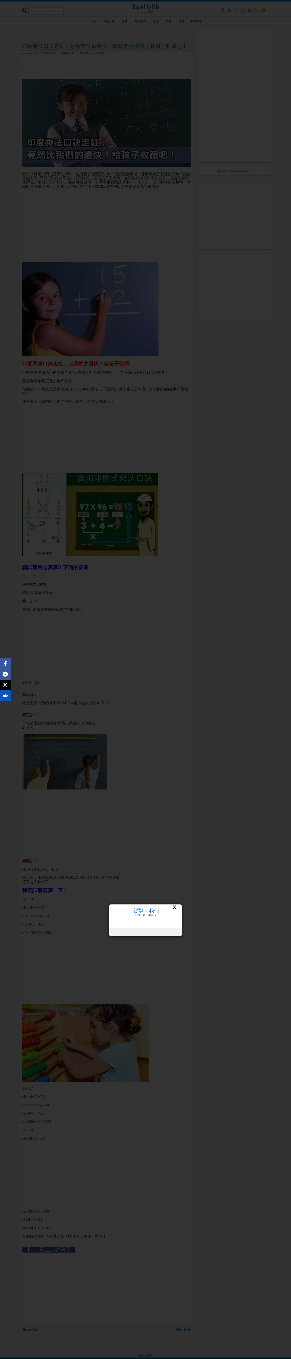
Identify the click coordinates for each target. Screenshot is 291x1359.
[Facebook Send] (5, 674)
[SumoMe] (5, 695)
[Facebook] (5, 663)
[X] (5, 685)
